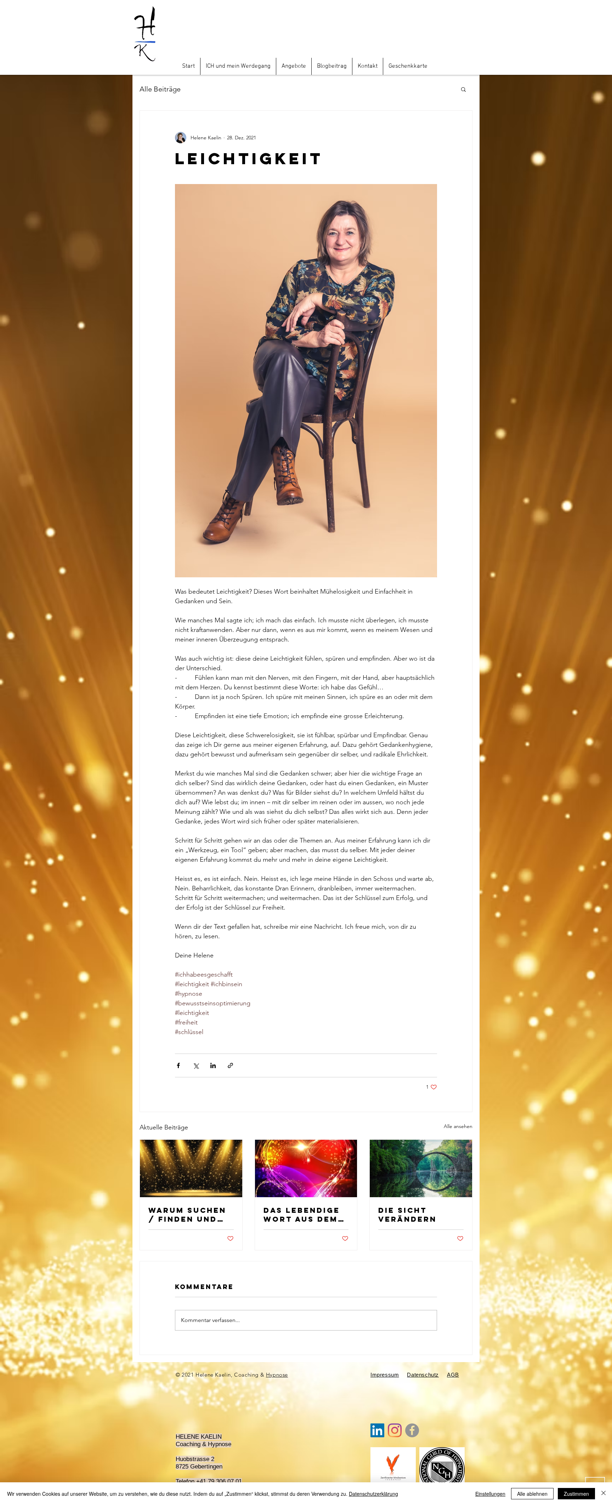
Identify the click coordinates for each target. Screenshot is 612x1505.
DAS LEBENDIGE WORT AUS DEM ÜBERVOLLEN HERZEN (302, 1214)
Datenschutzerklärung (373, 1493)
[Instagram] (395, 1430)
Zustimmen (576, 1493)
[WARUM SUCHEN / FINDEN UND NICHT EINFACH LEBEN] (191, 1168)
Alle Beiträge (160, 89)
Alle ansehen (458, 1126)
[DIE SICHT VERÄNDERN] (421, 1168)
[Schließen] (603, 1493)
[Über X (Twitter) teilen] (195, 1065)
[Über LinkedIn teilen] (213, 1065)
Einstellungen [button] (490, 1493)
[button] (463, 89)
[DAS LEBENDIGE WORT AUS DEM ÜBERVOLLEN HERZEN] (306, 1168)
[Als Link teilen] (230, 1065)
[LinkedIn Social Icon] (377, 1430)
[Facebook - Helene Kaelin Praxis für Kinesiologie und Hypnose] (412, 1430)
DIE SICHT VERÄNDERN (407, 1214)
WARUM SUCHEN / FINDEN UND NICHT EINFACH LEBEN (187, 1214)
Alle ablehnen (532, 1493)
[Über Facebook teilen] (178, 1065)
